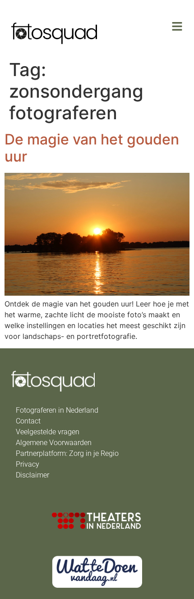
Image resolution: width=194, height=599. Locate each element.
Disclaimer (32, 475)
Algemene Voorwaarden (54, 442)
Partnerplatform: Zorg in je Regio (67, 453)
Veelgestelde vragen (47, 432)
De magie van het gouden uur (92, 148)
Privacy (27, 464)
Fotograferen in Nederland (57, 410)
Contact (28, 421)
